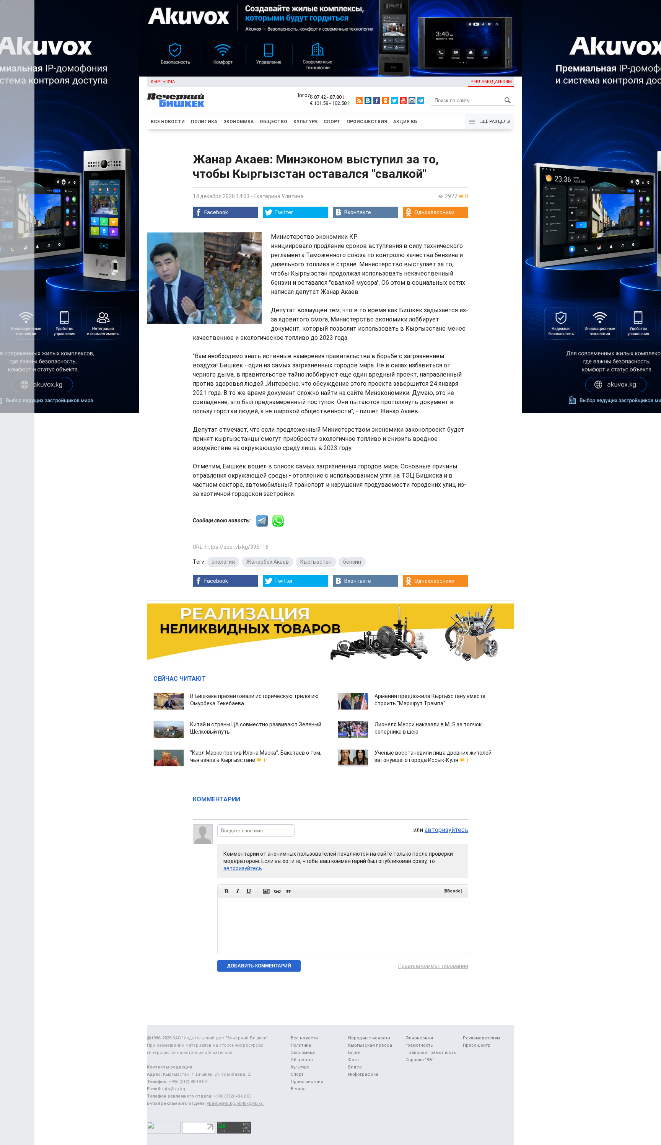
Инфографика (363, 1074)
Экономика (238, 121)
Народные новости (369, 1038)
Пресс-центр (476, 1045)
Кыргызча (163, 81)
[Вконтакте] (368, 100)
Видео (355, 1067)
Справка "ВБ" (419, 1059)
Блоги (354, 1052)
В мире (298, 1088)
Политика (204, 121)
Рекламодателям (491, 81)
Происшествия (367, 121)
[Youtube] (403, 100)
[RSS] (359, 100)
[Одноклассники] (385, 100)
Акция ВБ (405, 121)
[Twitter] (394, 100)
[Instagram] (412, 100)
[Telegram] (420, 100)
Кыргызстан (316, 562)
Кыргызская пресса (370, 1045)
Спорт (332, 121)
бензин (352, 562)
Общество (273, 121)
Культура (305, 121)
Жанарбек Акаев (267, 562)
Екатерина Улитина (278, 196)
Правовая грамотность (430, 1052)
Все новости (168, 121)
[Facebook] (376, 100)
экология (223, 562)
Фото (353, 1059)
